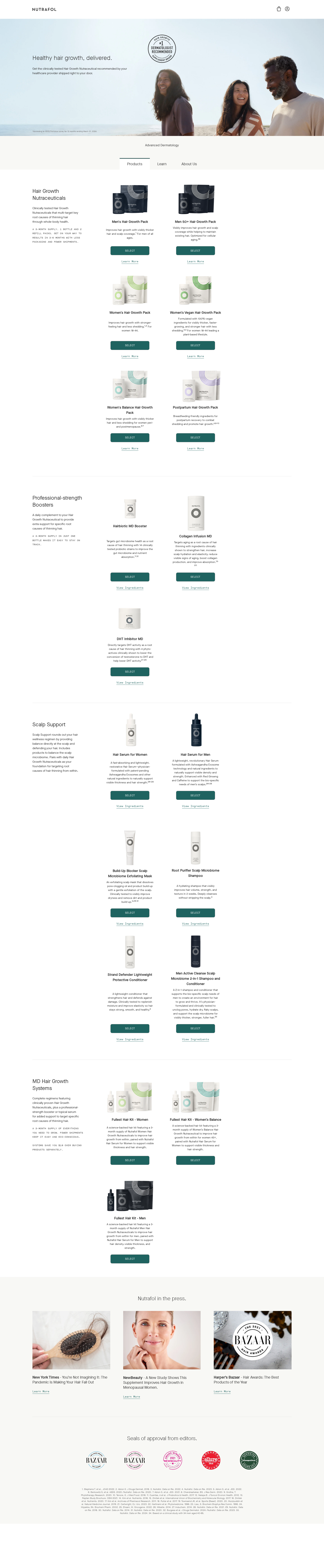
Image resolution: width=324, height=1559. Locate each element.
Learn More (130, 261)
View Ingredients (129, 588)
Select (130, 251)
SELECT (195, 577)
